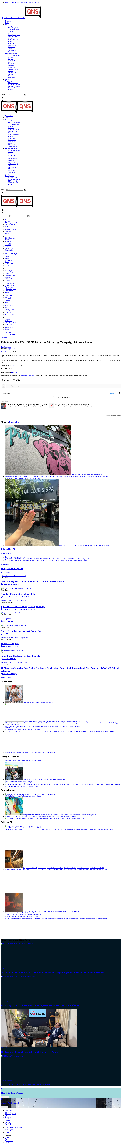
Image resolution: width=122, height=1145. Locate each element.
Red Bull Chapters (10, 644)
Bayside (10, 59)
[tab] (6, 393)
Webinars (7, 302)
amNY (7, 307)
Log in (113, 380)
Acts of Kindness (13, 29)
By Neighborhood (15, 28)
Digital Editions (9, 299)
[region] (61, 398)
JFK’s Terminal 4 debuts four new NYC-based (22, 786)
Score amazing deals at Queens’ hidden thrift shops (24, 478)
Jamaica (10, 71)
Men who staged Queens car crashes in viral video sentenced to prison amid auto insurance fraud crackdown (74, 918)
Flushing (11, 65)
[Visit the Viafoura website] (117, 415)
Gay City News (9, 314)
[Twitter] (10, 334)
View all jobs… (5, 564)
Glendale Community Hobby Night (18, 595)
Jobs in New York (9, 549)
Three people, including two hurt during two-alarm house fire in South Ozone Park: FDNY (54, 911)
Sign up (118, 380)
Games (10, 89)
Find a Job (4, 1107)
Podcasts (7, 300)
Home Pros (9, 1141)
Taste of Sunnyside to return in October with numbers (88, 476)
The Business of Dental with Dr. (29, 1052)
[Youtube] (14, 334)
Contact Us (8, 297)
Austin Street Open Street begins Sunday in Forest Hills (38, 752)
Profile (15, 372)
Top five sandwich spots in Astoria (22, 783)
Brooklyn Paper (9, 309)
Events (8, 1139)
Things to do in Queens (12, 568)
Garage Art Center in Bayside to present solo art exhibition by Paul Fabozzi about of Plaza (60, 815)
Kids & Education (13, 40)
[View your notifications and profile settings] (3, 98)
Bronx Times (8, 312)
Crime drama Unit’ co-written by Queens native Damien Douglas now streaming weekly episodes (43, 816)
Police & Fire (12, 45)
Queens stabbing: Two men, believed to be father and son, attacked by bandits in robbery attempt (75, 869)
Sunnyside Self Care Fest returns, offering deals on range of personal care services (84, 545)
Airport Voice (9, 324)
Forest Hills (11, 67)
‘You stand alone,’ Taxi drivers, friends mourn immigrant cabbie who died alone (52, 972)
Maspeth (11, 74)
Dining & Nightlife (14, 35)
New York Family (6, 1080)
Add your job (7, 553)
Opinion (10, 41)
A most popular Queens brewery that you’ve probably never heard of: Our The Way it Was (55, 721)
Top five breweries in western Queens (21, 781)
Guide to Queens (15, 86)
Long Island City (13, 72)
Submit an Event (15, 84)
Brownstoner (8, 311)
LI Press (7, 319)
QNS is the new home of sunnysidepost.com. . (22, 2)
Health (10, 38)
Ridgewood (11, 76)
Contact (8, 1142)
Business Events (13, 88)
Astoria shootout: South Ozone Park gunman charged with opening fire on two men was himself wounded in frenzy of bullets (42, 726)
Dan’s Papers (8, 321)
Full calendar (5, 1097)
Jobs (7, 23)
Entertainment (12, 36)
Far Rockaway (12, 64)
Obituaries (11, 43)
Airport (10, 31)
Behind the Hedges (10, 322)
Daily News (4, 352)
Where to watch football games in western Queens (87, 475)
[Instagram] (12, 334)
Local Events (14, 83)
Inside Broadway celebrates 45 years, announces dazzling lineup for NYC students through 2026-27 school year (50, 818)
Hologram (7, 619)
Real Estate (11, 47)
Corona (10, 62)
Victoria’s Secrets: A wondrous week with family (38, 702)
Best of (7, 79)
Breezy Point (12, 60)
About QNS (8, 295)
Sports (10, 48)
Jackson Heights (13, 69)
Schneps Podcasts (6, 1048)
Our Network (9, 305)
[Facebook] (8, 334)
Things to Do (12, 50)
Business (11, 33)
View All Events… (6, 677)
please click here (16, 365)
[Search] (1, 93)
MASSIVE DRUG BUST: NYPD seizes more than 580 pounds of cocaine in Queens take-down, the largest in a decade (78, 731)
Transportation (12, 52)
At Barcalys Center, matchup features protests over (40, 1005)
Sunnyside (11, 77)
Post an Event (6, 572)
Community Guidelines (27, 375)
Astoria (10, 57)
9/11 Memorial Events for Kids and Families (26, 1084)
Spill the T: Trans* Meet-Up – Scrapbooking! (23, 607)
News (6, 24)
